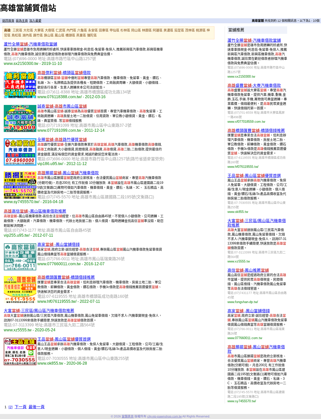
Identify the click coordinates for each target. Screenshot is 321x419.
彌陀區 (92, 35)
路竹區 (38, 35)
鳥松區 (16, 35)
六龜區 (82, 30)
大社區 (28, 30)
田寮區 (104, 30)
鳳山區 (59, 35)
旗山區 (49, 35)
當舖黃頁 (128, 416)
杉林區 (125, 30)
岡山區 (136, 30)
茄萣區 (179, 30)
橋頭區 (70, 35)
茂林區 (190, 30)
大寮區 (39, 30)
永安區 (93, 30)
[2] (11, 407)
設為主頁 (22, 21)
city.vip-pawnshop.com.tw (164, 416)
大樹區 (50, 30)
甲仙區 (114, 30)
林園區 (147, 30)
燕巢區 (81, 35)
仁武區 (60, 30)
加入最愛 (35, 21)
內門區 (71, 30)
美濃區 (168, 30)
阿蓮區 (158, 30)
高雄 (7, 30)
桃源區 (201, 30)
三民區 (17, 30)
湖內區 (27, 35)
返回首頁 (8, 21)
